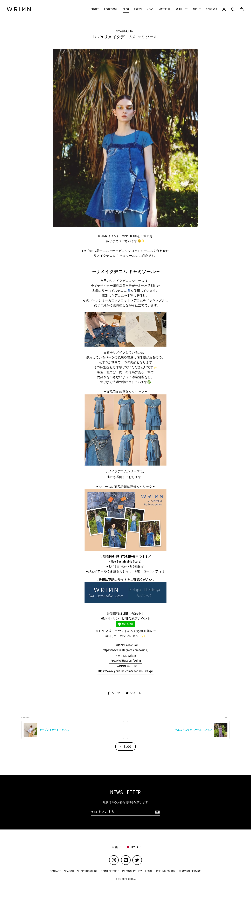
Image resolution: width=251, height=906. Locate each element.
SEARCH (69, 871)
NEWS (150, 9)
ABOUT (197, 9)
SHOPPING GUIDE (87, 871)
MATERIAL (165, 9)
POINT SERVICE (110, 871)
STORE (95, 9)
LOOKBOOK (110, 9)
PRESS (138, 9)
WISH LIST (182, 9)
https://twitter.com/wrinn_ (125, 660)
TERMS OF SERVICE (190, 871)
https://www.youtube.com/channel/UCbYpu (125, 671)
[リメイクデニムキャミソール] (125, 430)
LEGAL (149, 871)
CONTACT (211, 9)
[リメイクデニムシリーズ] (125, 520)
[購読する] (157, 812)
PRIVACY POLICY (132, 871)
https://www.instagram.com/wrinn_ (125, 650)
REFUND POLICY (165, 871)
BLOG (126, 9)
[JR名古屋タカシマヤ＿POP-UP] (125, 592)
